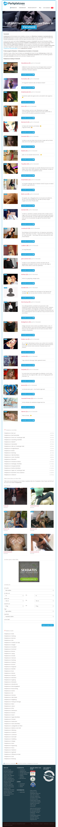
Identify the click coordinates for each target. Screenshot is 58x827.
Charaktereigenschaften (24, 772)
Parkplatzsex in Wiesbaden (10, 682)
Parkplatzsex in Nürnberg (10, 660)
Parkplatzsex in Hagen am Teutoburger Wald (29, 470)
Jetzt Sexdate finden (48, 625)
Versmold (37, 63)
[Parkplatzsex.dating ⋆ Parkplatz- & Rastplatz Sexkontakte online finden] (14, 3)
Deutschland (22, 783)
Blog (40, 8)
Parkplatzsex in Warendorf (29, 459)
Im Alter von (7, 593)
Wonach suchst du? (32, 8)
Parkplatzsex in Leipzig (9, 653)
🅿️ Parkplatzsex (13, 8)
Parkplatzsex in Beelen (29, 450)
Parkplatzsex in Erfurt (9, 708)
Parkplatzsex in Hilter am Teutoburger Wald (29, 446)
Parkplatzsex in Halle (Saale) (10, 697)
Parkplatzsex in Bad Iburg (29, 452)
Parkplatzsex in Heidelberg (10, 739)
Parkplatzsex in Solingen (9, 741)
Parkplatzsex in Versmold (33, 763)
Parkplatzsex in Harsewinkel (29, 444)
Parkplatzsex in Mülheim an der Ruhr (12, 728)
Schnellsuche (22, 770)
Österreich (22, 785)
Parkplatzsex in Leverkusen (10, 734)
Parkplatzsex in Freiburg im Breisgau (12, 701)
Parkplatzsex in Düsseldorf (10, 647)
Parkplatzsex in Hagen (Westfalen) (12, 717)
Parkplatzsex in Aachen (9, 690)
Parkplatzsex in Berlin (9, 633)
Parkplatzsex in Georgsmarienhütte (29, 466)
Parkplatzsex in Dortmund (10, 649)
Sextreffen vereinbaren (27, 74)
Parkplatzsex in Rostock (9, 712)
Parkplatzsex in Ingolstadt (10, 752)
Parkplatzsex (7, 763)
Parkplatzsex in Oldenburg (10, 730)
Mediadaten (36, 823)
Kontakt (41, 823)
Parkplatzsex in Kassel (9, 715)
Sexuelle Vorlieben (23, 774)
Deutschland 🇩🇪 (14, 763)
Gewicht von (7, 603)
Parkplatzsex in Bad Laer (29, 433)
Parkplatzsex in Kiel (8, 693)
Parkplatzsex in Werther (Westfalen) (29, 468)
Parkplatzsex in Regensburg (10, 745)
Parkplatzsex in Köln (8, 640)
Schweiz (21, 786)
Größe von (6, 598)
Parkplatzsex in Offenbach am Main (12, 754)
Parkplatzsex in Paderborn (10, 750)
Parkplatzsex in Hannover (10, 658)
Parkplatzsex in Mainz (9, 704)
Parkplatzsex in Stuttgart (9, 644)
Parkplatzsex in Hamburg (10, 636)
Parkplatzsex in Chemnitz (10, 695)
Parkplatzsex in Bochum (9, 664)
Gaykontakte (22, 792)
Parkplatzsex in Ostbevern (29, 474)
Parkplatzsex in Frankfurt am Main (12, 642)
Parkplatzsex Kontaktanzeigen (10, 48)
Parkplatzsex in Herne (9, 743)
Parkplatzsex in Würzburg (10, 758)
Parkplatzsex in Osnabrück (10, 732)
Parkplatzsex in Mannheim (10, 677)
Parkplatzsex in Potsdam (10, 719)
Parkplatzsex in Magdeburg (10, 699)
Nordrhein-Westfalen (22, 763)
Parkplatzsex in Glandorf (29, 442)
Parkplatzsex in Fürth (9, 756)
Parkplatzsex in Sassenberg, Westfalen (29, 439)
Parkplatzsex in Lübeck (9, 706)
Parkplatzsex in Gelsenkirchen (11, 684)
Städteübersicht (22, 8)
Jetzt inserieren (23, 778)
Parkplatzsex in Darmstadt (10, 736)
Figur (5, 609)
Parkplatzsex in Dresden (9, 655)
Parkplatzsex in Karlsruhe (10, 675)
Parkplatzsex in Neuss (9, 747)
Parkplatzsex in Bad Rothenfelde (29, 435)
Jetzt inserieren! (48, 8)
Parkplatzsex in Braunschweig (11, 688)
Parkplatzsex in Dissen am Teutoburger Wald (29, 437)
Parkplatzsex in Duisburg (9, 662)
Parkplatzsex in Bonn (9, 671)
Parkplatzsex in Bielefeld (9, 669)
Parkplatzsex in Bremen (9, 651)
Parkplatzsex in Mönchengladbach (12, 686)
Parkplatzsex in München (10, 638)
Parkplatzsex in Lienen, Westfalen (29, 457)
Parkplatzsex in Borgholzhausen (29, 448)
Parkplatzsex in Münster (9, 673)
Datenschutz (46, 823)
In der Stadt (7, 619)
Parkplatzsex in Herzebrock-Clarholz (29, 461)
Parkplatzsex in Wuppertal (10, 666)
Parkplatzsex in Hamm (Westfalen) (12, 723)
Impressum (52, 823)
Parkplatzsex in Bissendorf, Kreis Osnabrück (29, 472)
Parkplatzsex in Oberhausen (10, 710)
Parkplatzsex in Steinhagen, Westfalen (29, 463)
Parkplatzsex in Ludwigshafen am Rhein (13, 725)
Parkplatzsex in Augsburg (10, 679)
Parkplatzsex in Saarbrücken (10, 721)
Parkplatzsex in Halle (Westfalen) (29, 455)
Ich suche (6, 588)
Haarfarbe (6, 614)
